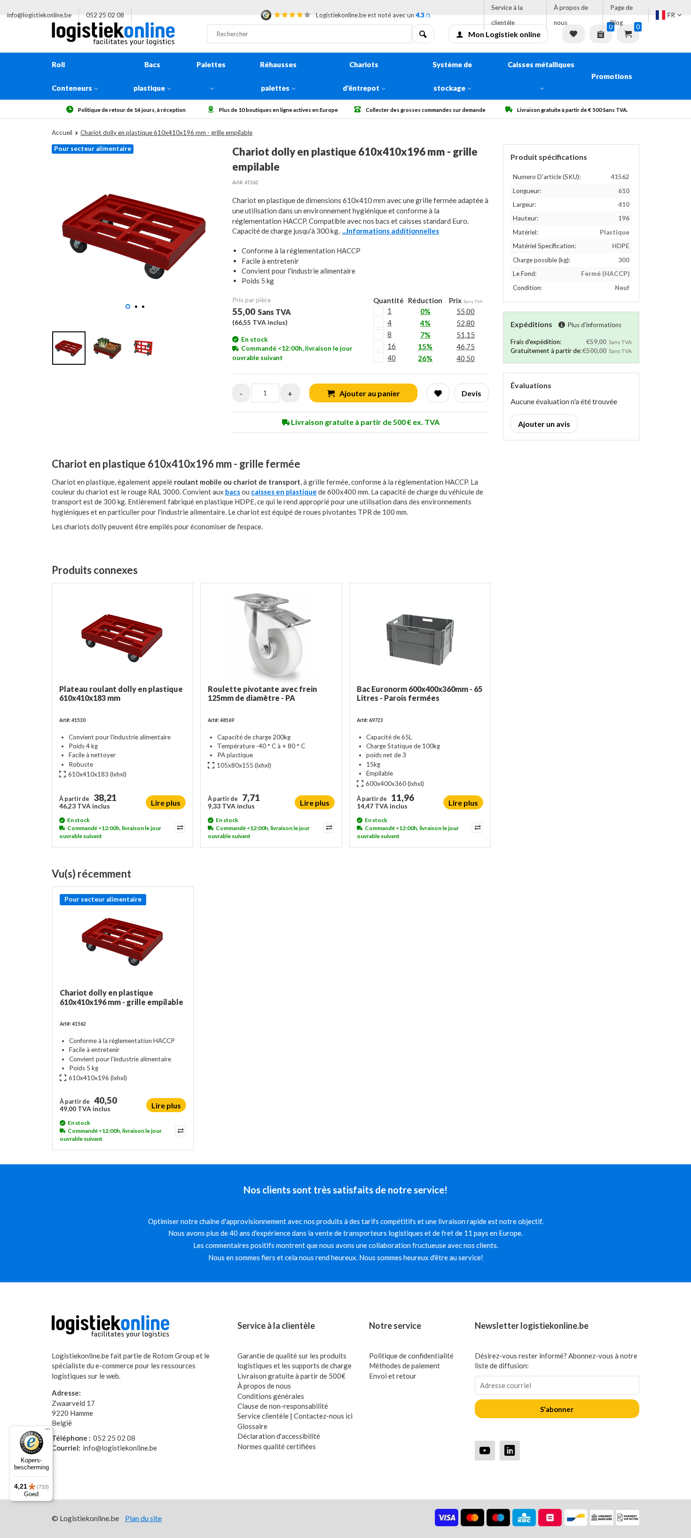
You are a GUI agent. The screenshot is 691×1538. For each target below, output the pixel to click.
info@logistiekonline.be (39, 15)
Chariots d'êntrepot (361, 76)
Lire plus (166, 802)
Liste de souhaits (573, 33)
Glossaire (252, 1426)
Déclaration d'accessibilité (278, 1436)
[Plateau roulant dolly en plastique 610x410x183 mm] (122, 637)
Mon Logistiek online (504, 34)
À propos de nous (571, 15)
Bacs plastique (149, 76)
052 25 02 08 (105, 15)
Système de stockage (452, 76)
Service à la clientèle (507, 15)
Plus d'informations (594, 325)
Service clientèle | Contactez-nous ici (295, 1416)
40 (391, 357)
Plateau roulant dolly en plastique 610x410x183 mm (121, 693)
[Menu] (47, 1431)
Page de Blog (621, 15)
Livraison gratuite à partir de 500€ (291, 1376)
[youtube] (484, 1450)
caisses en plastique (284, 491)
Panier (628, 33)
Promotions (611, 76)
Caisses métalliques (541, 64)
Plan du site (143, 1518)
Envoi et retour (392, 1376)
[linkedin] (509, 1450)
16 (391, 346)
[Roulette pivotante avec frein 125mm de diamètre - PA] (271, 637)
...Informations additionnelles (390, 231)
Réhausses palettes (278, 76)
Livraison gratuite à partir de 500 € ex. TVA (365, 421)
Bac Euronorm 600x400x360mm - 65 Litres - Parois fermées (419, 693)
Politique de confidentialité (411, 1355)
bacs (232, 491)
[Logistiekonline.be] (122, 34)
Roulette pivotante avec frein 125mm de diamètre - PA (262, 693)
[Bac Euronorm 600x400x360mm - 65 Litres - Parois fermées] (420, 637)
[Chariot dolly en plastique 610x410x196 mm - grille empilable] (123, 941)
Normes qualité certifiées (276, 1446)
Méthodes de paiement (404, 1365)
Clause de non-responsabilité (282, 1406)
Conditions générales (270, 1396)
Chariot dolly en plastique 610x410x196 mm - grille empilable (121, 997)
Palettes (211, 64)
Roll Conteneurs (72, 76)
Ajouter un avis (544, 423)
